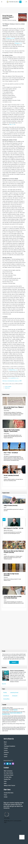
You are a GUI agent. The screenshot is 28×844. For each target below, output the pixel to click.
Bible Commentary (8, 771)
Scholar (5, 797)
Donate (3, 7)
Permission (15, 709)
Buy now (4, 683)
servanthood (6, 695)
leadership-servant (14, 692)
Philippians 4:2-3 (18, 43)
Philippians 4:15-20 (10, 38)
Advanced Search (7, 760)
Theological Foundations (9, 746)
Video (5, 781)
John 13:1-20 (12, 124)
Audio (5, 783)
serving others (6, 699)
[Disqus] (14, 630)
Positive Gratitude (8, 386)
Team (5, 744)
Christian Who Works (8, 792)
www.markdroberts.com (13, 378)
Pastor (5, 795)
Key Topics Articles (8, 773)
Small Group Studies (8, 775)
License (6, 750)
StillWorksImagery (5, 709)
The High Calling (7, 777)
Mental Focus (7, 388)
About (3, 5)
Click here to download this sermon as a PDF (12, 381)
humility (5, 692)
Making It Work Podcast (9, 785)
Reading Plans (7, 779)
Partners (6, 748)
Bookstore (6, 752)
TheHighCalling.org (13, 370)
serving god (14, 695)
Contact (6, 754)
